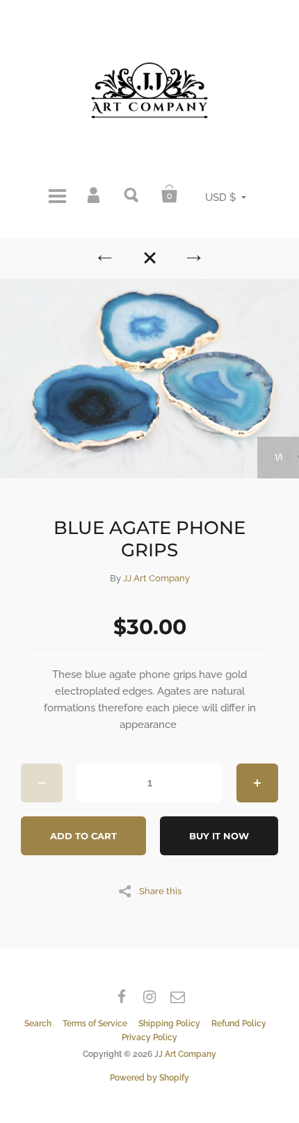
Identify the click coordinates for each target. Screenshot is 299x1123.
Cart (169, 194)
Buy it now (219, 835)
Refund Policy (238, 1023)
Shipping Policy (169, 1023)
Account (94, 194)
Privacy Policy (149, 1037)
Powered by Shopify (149, 1078)
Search (132, 194)
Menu (57, 194)
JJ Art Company (156, 578)
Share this (160, 891)
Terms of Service (95, 1023)
